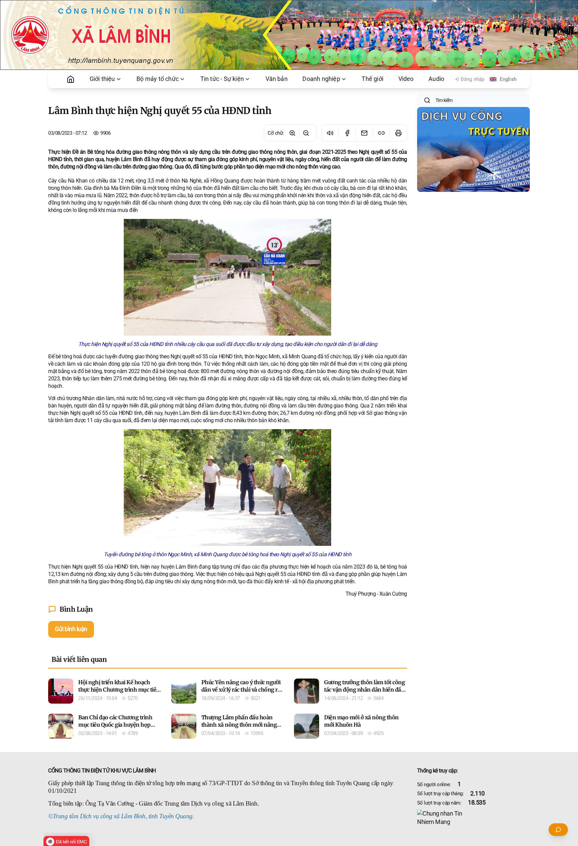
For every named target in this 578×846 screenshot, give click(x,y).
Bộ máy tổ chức (157, 79)
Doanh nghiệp (321, 79)
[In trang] (398, 133)
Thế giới (372, 79)
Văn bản (277, 79)
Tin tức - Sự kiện (222, 79)
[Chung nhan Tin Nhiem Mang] (473, 818)
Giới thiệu (102, 79)
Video (406, 79)
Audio (436, 79)
